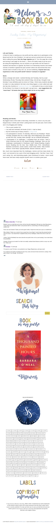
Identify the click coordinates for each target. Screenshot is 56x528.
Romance (16, 467)
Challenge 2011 (19, 441)
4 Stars (38, 430)
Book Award (24, 438)
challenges (10, 446)
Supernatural (18, 472)
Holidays (36, 457)
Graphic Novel (17, 457)
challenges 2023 (39, 446)
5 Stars (9, 433)
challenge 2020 (39, 443)
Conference (15, 451)
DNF (32, 451)
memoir (36, 459)
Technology (37, 472)
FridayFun (27, 454)
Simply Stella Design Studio (44, 521)
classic (9, 451)
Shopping (44, 467)
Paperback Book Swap (25, 86)
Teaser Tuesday (28, 472)
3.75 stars (32, 430)
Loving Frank (33, 131)
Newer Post (9, 176)
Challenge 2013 (38, 441)
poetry (24, 465)
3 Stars (20, 430)
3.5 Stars (26, 430)
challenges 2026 (31, 449)
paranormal (41, 462)
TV (17, 475)
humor (41, 457)
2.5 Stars (14, 430)
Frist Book (34, 454)
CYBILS (27, 451)
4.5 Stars (44, 430)
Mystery (14, 462)
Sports (29, 470)
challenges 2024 (11, 449)
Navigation (20, 462)
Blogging (16, 438)
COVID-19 (22, 451)
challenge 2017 (10, 443)
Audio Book (33, 433)
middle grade (43, 459)
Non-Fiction (28, 462)
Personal (23, 31)
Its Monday (9, 459)
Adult (19, 433)
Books (8, 441)
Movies (8, 462)
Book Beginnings (33, 438)
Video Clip (26, 475)
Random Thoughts (31, 465)
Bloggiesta (10, 438)
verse (20, 475)
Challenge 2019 (29, 443)
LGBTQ (15, 459)
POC (19, 465)
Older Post (46, 176)
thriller (43, 472)
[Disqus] (28, 199)
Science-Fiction (36, 467)
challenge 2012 (29, 441)
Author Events (41, 433)
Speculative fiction (21, 470)
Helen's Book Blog (20, 521)
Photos (15, 465)
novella (35, 462)
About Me (14, 433)
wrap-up (33, 475)
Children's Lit (41, 449)
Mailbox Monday (29, 459)
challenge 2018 (20, 443)
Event (46, 451)
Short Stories (10, 470)
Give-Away (9, 457)
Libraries (21, 459)
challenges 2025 (21, 449)
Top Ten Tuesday (11, 475)
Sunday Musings (36, 470)
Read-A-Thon (41, 465)
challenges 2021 (18, 446)
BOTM (13, 441)
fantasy (14, 454)
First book (20, 454)
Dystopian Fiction (38, 451)
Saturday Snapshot (25, 467)
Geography (42, 454)
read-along (10, 467)
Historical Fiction (27, 457)
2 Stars (8, 430)
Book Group (42, 438)
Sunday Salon (31, 31)
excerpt (9, 454)
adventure (25, 433)
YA (36, 475)
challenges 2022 (28, 446)
